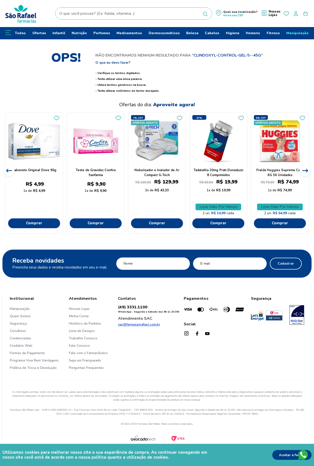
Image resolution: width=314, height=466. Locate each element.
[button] (237, 13)
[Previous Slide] (8, 170)
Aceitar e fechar (292, 455)
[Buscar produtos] (205, 14)
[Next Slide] (305, 170)
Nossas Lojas (274, 13)
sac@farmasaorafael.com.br (139, 324)
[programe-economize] (88, 373)
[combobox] (133, 13)
